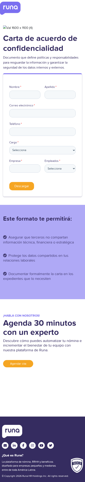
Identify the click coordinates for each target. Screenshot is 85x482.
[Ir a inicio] (10, 8)
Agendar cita (18, 363)
